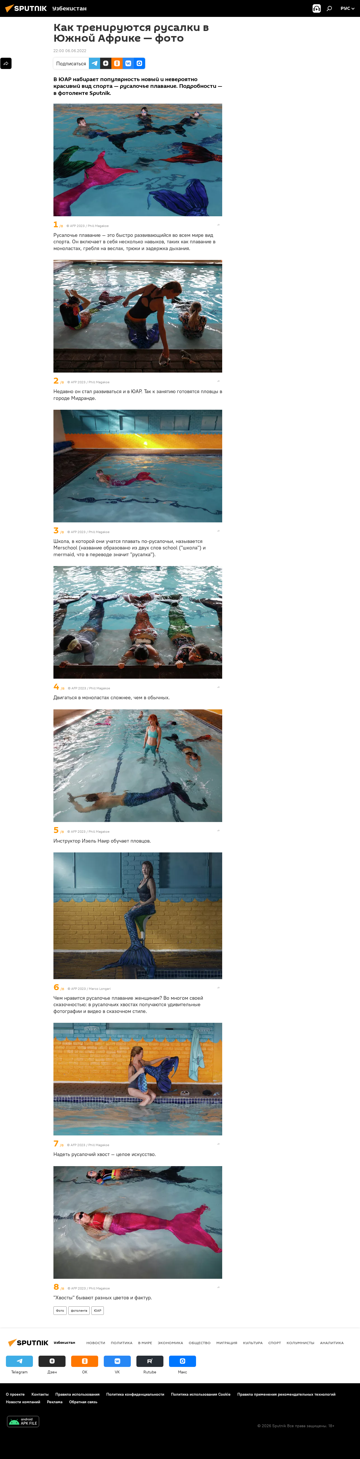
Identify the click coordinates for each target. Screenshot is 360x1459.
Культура (253, 1342)
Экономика (170, 1342)
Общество (200, 1342)
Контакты (40, 1394)
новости (95, 1342)
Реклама (54, 1401)
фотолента (79, 1310)
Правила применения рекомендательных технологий (286, 1394)
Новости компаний (23, 1401)
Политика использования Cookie (201, 1394)
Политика (121, 1342)
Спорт (274, 1342)
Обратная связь (83, 1401)
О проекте (15, 1394)
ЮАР (97, 1310)
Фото (60, 1310)
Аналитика (332, 1342)
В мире (145, 1342)
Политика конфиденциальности (135, 1394)
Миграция (226, 1342)
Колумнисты (300, 1342)
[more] (218, 224)
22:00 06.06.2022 (69, 50)
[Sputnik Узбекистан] (27, 13)
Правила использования (77, 1394)
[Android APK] (23, 1422)
